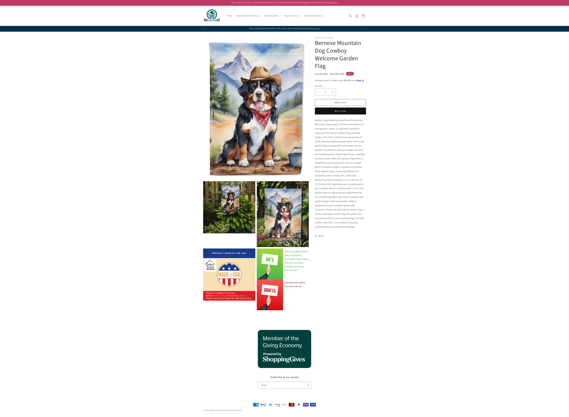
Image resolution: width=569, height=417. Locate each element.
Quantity (318, 86)
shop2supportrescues (217, 410)
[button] (248, 16)
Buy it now (340, 111)
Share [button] (321, 236)
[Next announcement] (365, 29)
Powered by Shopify (234, 410)
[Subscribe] (308, 385)
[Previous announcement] (204, 29)
